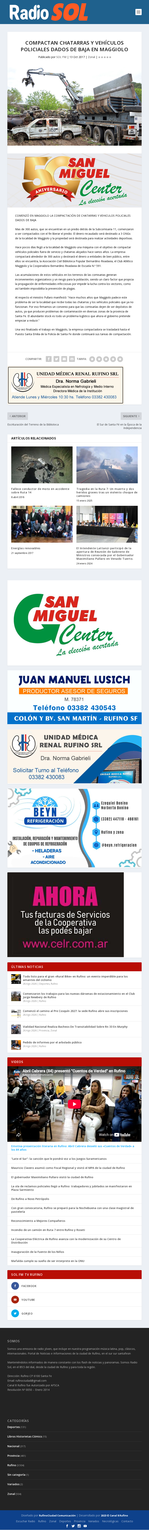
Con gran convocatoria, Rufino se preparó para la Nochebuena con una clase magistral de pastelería (72, 1209)
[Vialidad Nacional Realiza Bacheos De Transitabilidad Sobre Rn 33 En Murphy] (16, 1029)
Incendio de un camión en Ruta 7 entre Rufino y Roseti (48, 1230)
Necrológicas (110, 1521)
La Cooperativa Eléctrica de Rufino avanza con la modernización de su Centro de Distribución (66, 1240)
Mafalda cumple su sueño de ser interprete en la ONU (47, 1261)
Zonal (91, 57)
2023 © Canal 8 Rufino (114, 1515)
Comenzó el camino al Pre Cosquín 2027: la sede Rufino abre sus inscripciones (75, 1011)
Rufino (54, 983)
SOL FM (61, 57)
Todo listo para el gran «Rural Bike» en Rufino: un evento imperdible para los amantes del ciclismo (75, 978)
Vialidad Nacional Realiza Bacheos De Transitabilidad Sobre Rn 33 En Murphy (75, 1026)
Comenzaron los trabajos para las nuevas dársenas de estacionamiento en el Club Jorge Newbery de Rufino (79, 995)
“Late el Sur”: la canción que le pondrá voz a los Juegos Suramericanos (59, 1159)
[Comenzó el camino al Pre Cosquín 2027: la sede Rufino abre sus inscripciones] (16, 1013)
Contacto (127, 1521)
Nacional (13, 1446)
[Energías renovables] (42, 524)
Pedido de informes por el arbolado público (52, 1042)
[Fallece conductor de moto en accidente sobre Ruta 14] (42, 464)
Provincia (44, 1030)
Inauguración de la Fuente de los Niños (37, 1252)
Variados (13, 1484)
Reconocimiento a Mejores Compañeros (38, 1221)
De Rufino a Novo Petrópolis (30, 1199)
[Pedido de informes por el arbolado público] (16, 1045)
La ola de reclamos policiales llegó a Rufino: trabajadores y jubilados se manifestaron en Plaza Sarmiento (71, 1188)
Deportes (44, 983)
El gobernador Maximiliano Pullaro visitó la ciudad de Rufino (52, 1177)
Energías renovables (25, 548)
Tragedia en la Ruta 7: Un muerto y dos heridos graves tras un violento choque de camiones (107, 492)
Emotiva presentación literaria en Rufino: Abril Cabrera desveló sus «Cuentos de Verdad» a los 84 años (72, 1147)
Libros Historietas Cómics (24, 1436)
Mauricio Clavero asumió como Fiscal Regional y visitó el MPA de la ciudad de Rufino (68, 1168)
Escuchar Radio (25, 1521)
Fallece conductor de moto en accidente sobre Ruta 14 (40, 490)
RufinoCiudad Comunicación (57, 1515)
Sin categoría (16, 1474)
